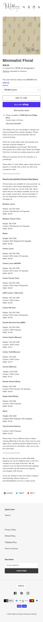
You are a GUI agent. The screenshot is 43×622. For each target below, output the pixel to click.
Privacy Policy (10, 530)
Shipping (6, 71)
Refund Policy (10, 536)
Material (5, 85)
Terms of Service (11, 548)
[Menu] (38, 6)
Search (7, 515)
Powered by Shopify (30, 614)
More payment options (21, 110)
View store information (13, 123)
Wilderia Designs (17, 614)
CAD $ (21, 586)
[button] (19, 68)
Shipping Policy (11, 542)
